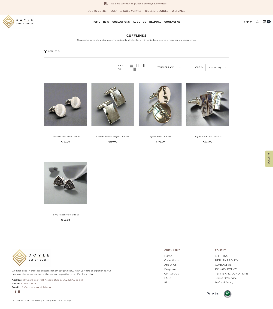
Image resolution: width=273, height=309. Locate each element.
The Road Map (64, 300)
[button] (131, 65)
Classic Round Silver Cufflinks (65, 136)
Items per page (165, 67)
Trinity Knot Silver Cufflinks (65, 215)
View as (121, 67)
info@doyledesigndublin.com (36, 287)
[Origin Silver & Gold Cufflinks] (207, 104)
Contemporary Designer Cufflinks (112, 136)
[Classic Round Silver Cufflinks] (65, 104)
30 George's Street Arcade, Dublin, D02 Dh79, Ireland (53, 279)
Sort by (198, 67)
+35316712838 (28, 283)
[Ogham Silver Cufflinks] (160, 104)
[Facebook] (15, 291)
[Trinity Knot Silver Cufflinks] (65, 183)
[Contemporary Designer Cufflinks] (112, 104)
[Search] (257, 21)
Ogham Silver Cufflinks (160, 136)
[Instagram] (19, 291)
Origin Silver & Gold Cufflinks (207, 136)
